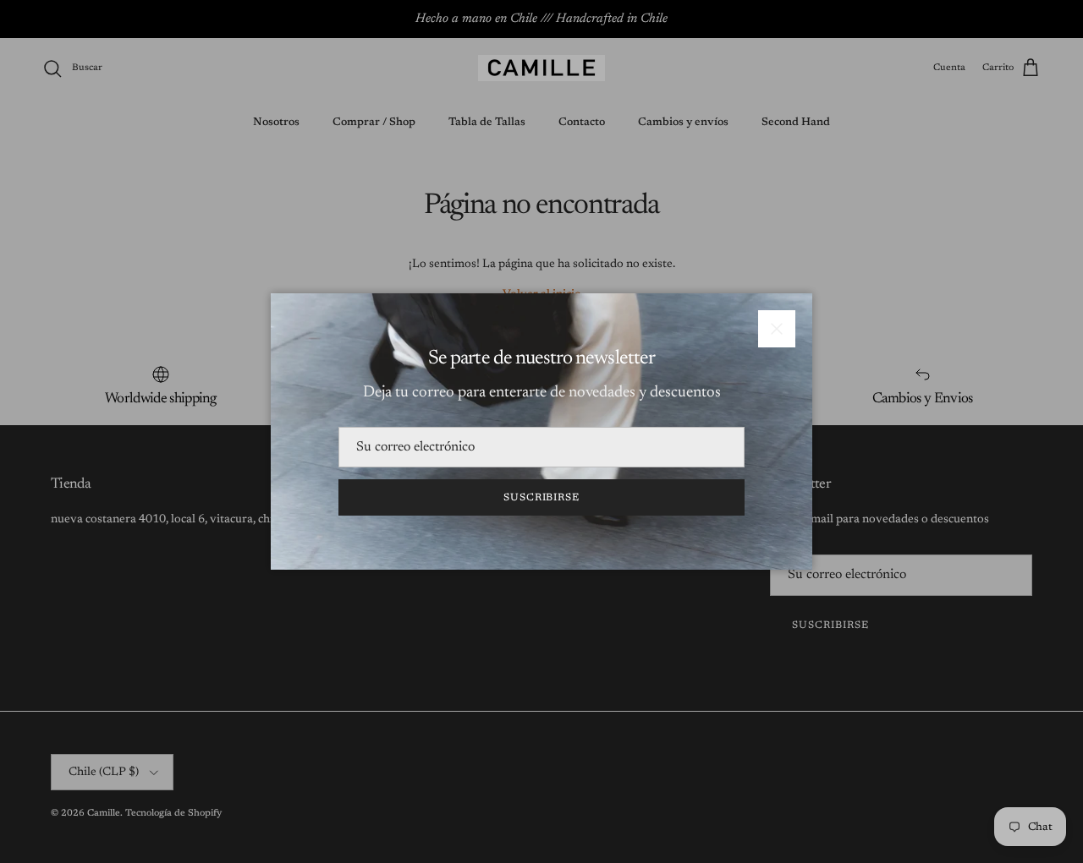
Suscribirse (541, 498)
